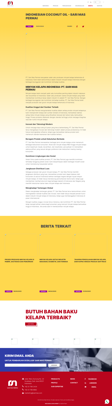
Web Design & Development (52, 403)
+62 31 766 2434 (31, 387)
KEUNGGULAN (79, 6)
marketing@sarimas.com (33, 393)
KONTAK (99, 6)
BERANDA (46, 6)
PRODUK (55, 6)
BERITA (90, 6)
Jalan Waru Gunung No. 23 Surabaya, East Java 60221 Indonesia (34, 381)
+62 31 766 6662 (31, 390)
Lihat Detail (31, 324)
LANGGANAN (54, 365)
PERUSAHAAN (66, 6)
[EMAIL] (89, 387)
